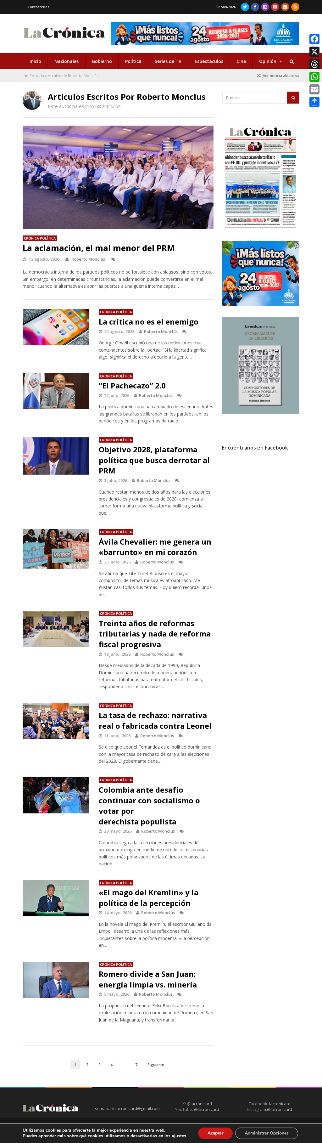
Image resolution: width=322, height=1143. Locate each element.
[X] (314, 51)
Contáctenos (38, 6)
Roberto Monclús (88, 259)
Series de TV (168, 61)
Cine (241, 61)
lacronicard (280, 1103)
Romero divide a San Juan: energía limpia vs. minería (148, 979)
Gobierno (102, 61)
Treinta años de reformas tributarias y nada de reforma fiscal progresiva (155, 633)
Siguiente (155, 1064)
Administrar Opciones (267, 1133)
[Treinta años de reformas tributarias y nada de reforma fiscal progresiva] (56, 629)
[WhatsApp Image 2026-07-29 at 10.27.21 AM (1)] (205, 33)
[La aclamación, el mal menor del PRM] (118, 177)
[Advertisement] (269, 512)
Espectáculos (209, 61)
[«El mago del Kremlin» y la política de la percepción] (56, 898)
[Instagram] (265, 7)
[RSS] (295, 7)
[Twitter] (245, 7)
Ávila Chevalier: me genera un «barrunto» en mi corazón (155, 546)
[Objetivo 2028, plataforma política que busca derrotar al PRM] (56, 456)
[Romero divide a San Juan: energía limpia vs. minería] (56, 980)
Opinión (268, 61)
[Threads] (314, 64)
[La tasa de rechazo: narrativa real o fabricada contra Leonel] (56, 721)
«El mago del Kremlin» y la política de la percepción (148, 897)
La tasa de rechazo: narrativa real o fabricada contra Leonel (155, 720)
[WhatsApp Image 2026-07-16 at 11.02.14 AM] (261, 412)
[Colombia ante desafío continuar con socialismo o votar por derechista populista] (56, 795)
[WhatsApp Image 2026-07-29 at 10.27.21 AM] (261, 304)
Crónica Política (40, 238)
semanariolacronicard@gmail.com (127, 1108)
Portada (37, 75)
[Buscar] (291, 61)
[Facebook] (255, 7)
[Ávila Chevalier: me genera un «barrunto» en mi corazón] (56, 549)
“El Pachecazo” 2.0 (132, 385)
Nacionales (66, 61)
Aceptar (215, 1133)
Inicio (35, 61)
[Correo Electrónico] (285, 7)
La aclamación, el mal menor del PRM (99, 248)
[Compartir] (314, 102)
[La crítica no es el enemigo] (56, 327)
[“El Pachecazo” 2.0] (56, 391)
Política (133, 61)
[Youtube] (275, 7)
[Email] (314, 89)
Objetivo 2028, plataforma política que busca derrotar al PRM (154, 460)
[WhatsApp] (314, 77)
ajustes (179, 1136)
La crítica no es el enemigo (148, 321)
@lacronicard (199, 1103)
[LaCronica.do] (64, 39)
